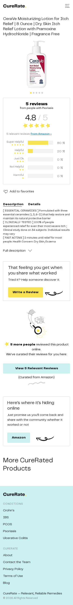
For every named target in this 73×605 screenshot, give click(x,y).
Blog (6, 582)
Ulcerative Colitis (15, 538)
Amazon (19, 437)
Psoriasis (9, 531)
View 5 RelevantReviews (36, 368)
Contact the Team (16, 562)
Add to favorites (22, 191)
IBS (6, 517)
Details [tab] (34, 204)
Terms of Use (13, 576)
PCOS (7, 524)
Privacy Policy (13, 569)
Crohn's (8, 510)
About (7, 555)
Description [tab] (13, 204)
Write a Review (26, 292)
